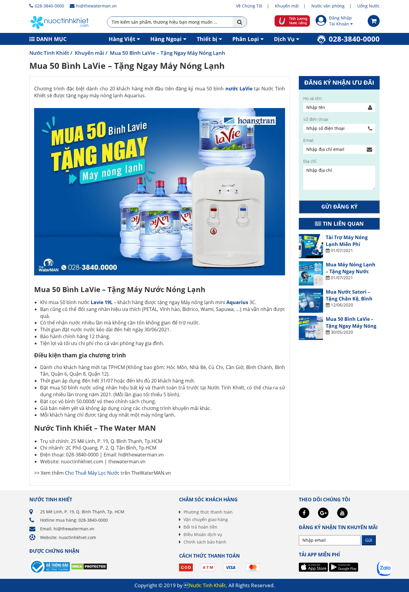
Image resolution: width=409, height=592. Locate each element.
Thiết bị (207, 38)
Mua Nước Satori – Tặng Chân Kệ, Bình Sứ (349, 299)
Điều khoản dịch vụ (203, 534)
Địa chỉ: (310, 161)
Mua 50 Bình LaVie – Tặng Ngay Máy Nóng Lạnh (351, 326)
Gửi (368, 540)
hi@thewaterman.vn (96, 6)
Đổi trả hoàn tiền (200, 527)
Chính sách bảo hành (205, 542)
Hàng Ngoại (166, 38)
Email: (308, 140)
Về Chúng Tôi (249, 6)
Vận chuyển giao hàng (206, 519)
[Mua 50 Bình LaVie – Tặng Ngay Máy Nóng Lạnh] (311, 328)
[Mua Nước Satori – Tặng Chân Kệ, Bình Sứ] (311, 301)
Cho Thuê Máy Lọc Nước (92, 473)
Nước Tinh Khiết (49, 52)
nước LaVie (238, 88)
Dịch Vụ (284, 38)
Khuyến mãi (287, 6)
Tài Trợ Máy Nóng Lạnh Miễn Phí (347, 240)
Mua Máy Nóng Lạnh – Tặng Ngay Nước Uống (350, 271)
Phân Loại (245, 38)
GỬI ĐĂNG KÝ (339, 206)
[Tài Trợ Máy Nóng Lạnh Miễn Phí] (311, 246)
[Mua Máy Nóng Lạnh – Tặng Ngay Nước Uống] (311, 273)
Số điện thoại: (316, 119)
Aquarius (237, 302)
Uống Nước (368, 6)
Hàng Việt (122, 38)
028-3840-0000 (49, 6)
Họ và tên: (312, 98)
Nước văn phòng (328, 6)
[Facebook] (304, 513)
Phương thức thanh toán (208, 512)
